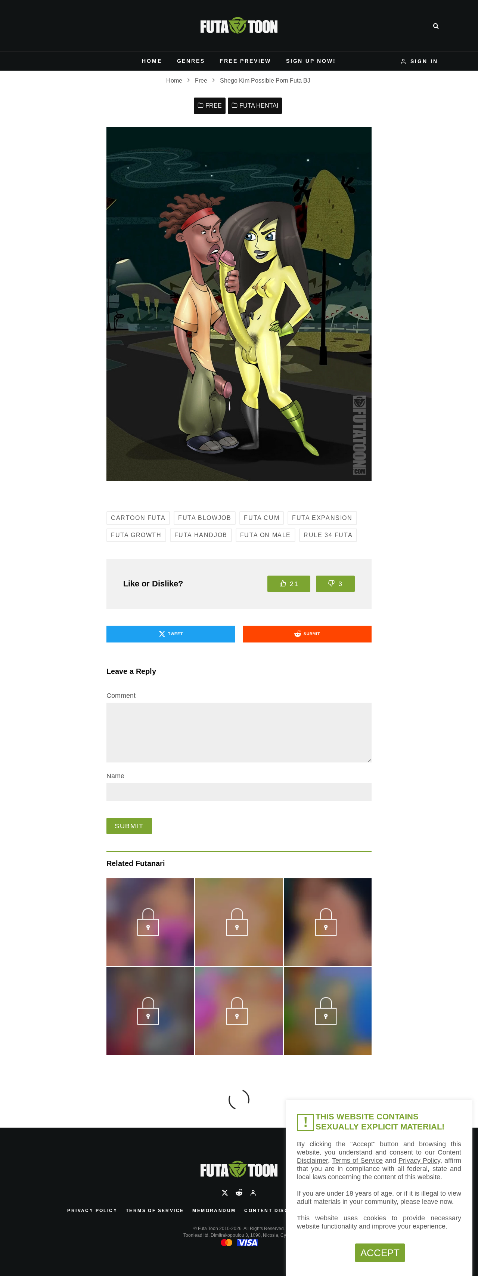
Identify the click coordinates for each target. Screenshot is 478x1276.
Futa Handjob (200, 535)
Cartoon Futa (138, 518)
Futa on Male (265, 535)
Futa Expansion (322, 518)
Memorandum (214, 1210)
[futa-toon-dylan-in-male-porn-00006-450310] (239, 933)
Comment (121, 695)
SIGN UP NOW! (311, 61)
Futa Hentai (258, 105)
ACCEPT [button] (380, 1252)
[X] (225, 1192)
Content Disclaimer (277, 1210)
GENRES (191, 61)
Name (115, 776)
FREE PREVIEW (245, 61)
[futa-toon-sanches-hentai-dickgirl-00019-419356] (327, 1022)
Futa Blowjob (204, 518)
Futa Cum (261, 518)
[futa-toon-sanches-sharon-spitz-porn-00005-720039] (150, 1022)
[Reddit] (239, 1192)
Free (213, 105)
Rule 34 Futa (328, 535)
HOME (152, 61)
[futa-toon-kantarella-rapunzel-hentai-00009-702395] (327, 933)
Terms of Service (155, 1210)
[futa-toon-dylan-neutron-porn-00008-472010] (239, 1022)
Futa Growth (136, 535)
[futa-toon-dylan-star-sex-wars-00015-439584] (150, 933)
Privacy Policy (92, 1210)
